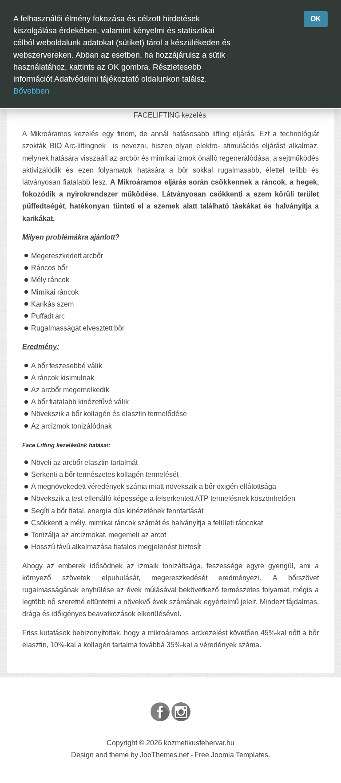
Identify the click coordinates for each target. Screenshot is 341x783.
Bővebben (31, 91)
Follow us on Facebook (160, 711)
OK (315, 19)
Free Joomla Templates (231, 755)
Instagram (180, 711)
